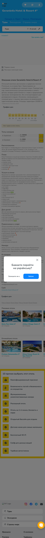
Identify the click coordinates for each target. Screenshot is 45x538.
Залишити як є (14, 276)
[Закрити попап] (37, 260)
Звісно (31, 276)
